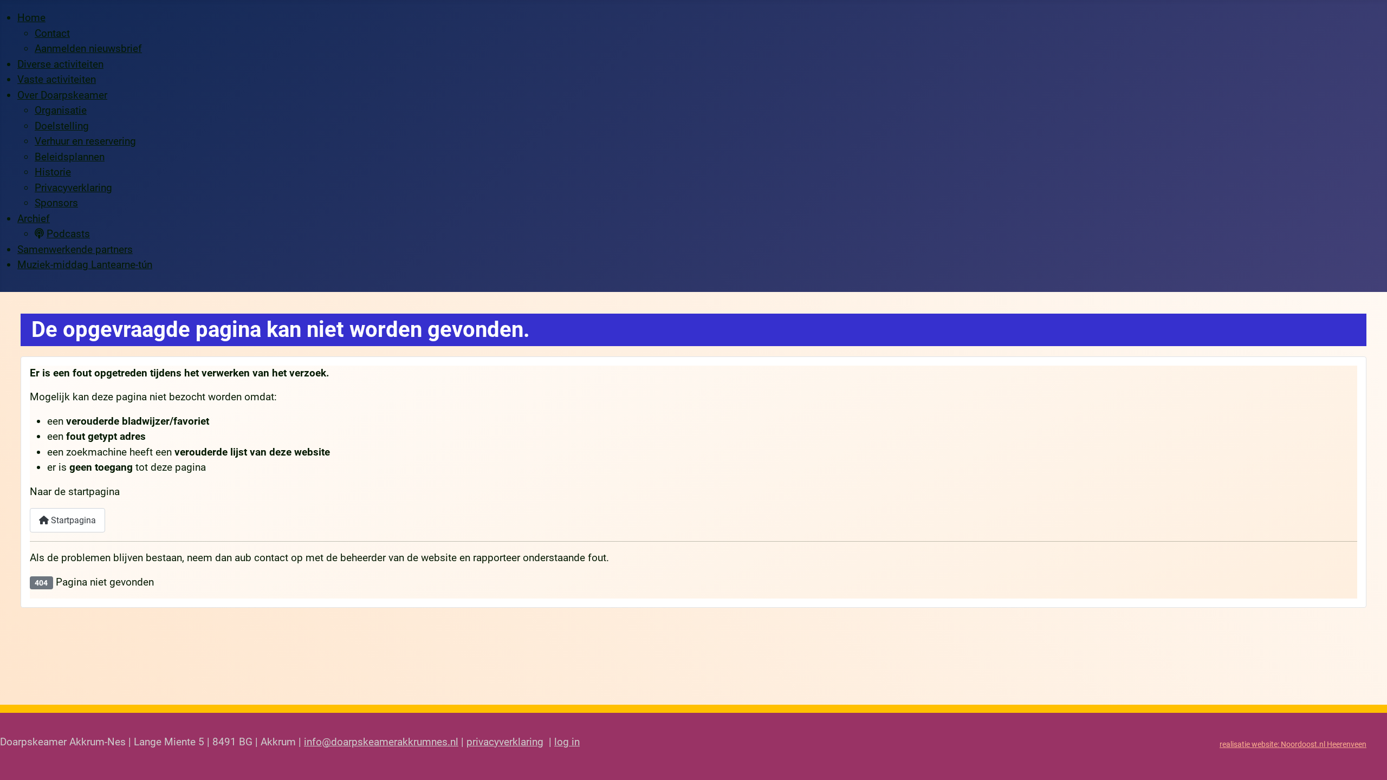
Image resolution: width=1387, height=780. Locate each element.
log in (567, 742)
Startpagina (72, 520)
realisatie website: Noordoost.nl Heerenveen (1293, 744)
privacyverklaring (504, 742)
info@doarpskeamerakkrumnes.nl (381, 742)
